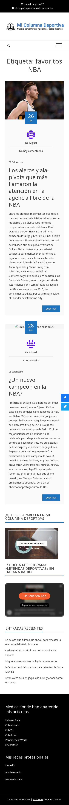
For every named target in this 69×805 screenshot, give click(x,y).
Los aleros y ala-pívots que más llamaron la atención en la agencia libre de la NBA (31, 187)
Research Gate (13, 779)
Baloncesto (18, 162)
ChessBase (11, 745)
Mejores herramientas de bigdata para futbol (31, 661)
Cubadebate (12, 725)
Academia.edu (13, 772)
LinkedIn (10, 765)
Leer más (51, 308)
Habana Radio (13, 720)
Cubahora (10, 735)
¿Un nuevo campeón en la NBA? (27, 386)
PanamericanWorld (16, 740)
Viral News (38, 799)
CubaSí (9, 730)
